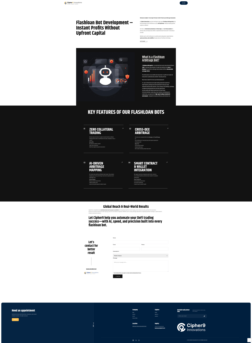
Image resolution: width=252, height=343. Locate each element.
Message (115, 258)
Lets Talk (183, 3)
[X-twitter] (136, 340)
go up (93, 326)
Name (114, 237)
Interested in (116, 251)
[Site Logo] (73, 3)
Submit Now (118, 276)
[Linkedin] (133, 340)
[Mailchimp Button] (204, 316)
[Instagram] (139, 340)
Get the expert (142, 41)
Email (114, 244)
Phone (142, 244)
